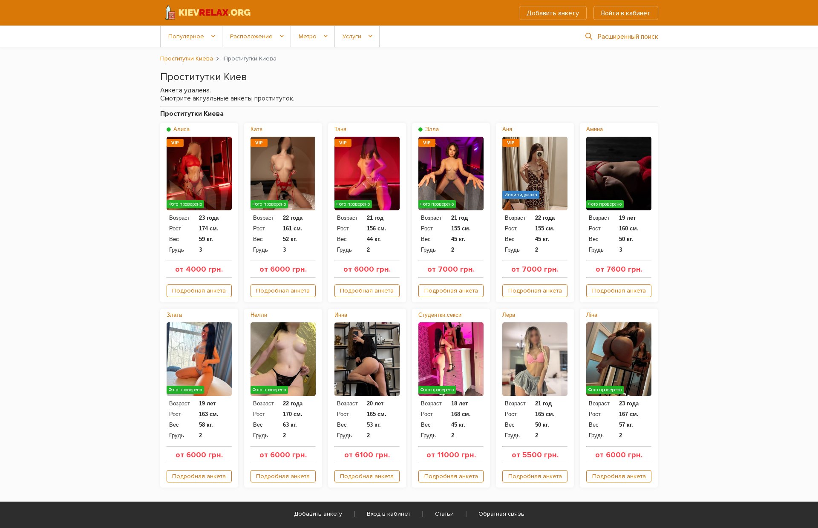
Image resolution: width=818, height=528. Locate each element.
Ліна (591, 315)
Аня (507, 129)
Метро (308, 36)
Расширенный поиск (628, 36)
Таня (340, 129)
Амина (594, 129)
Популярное (186, 36)
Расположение (251, 36)
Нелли (259, 315)
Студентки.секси (439, 315)
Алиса (181, 129)
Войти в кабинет (626, 13)
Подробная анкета (199, 290)
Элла (431, 129)
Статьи (444, 513)
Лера (508, 315)
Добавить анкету (553, 13)
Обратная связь (501, 513)
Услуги (352, 36)
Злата (174, 315)
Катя (256, 129)
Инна (340, 315)
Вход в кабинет (388, 513)
